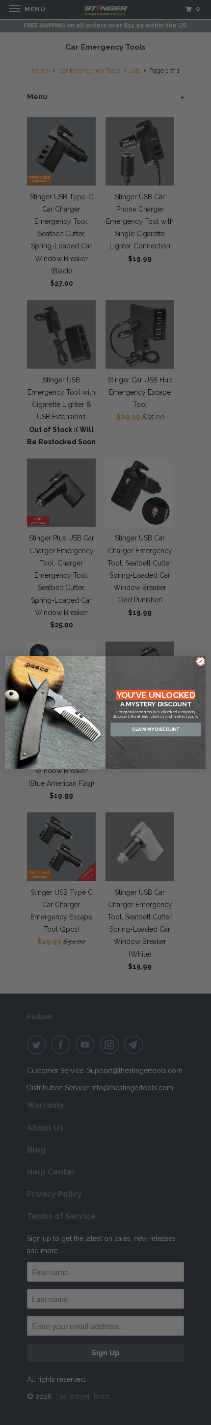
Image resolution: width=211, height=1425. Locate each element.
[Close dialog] (201, 661)
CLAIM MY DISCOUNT (156, 729)
